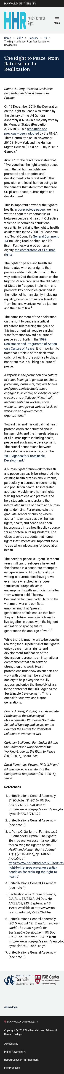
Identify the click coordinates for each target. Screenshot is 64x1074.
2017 (20, 38)
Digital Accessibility (15, 1051)
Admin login (11, 1007)
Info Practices (12, 1067)
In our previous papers (30, 209)
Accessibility (11, 1043)
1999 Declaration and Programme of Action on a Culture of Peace (30, 343)
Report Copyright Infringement (21, 1059)
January (33, 38)
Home (7, 38)
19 (45, 38)
